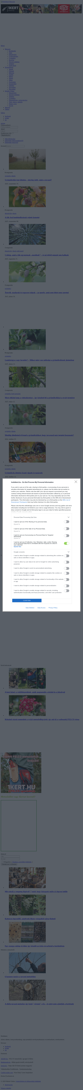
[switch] (66, 521)
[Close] (76, 482)
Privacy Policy (53, 608)
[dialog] (41, 545)
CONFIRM (27, 600)
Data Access (41, 608)
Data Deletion (30, 608)
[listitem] (41, 517)
